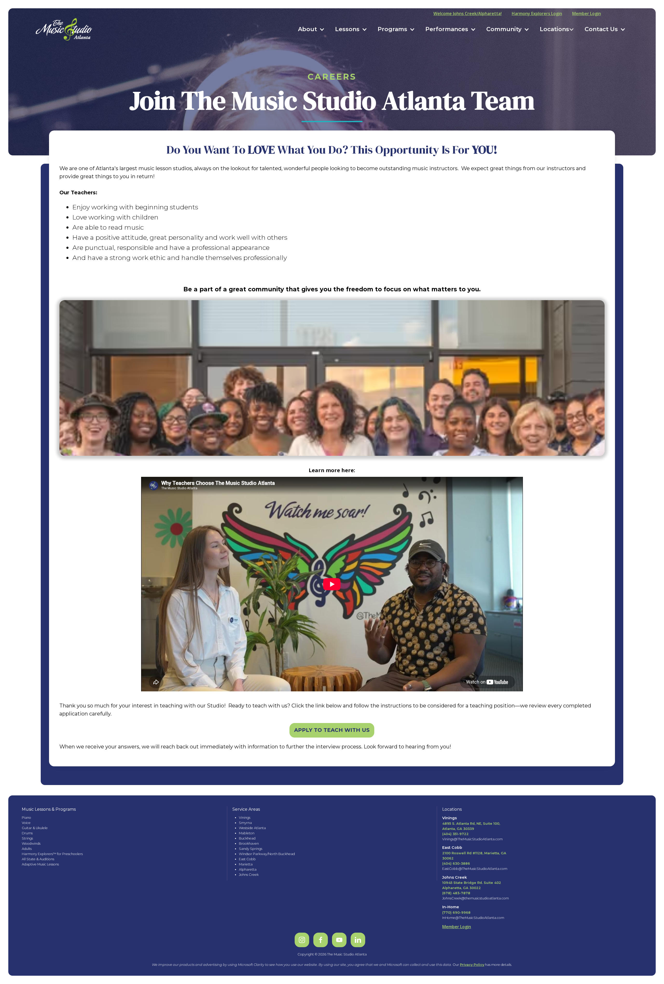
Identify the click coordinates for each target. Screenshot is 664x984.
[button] (311, 29)
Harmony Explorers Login (537, 13)
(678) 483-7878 (456, 893)
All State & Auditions (38, 859)
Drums (27, 833)
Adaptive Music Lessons (40, 864)
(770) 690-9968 (456, 912)
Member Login (586, 13)
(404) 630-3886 (456, 863)
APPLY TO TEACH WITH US (332, 730)
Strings (27, 838)
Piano (26, 818)
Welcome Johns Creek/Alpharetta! (467, 13)
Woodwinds (31, 843)
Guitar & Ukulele (35, 828)
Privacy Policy (472, 965)
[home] (64, 29)
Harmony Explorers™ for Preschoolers (52, 854)
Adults (27, 849)
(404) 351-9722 (455, 834)
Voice (26, 823)
